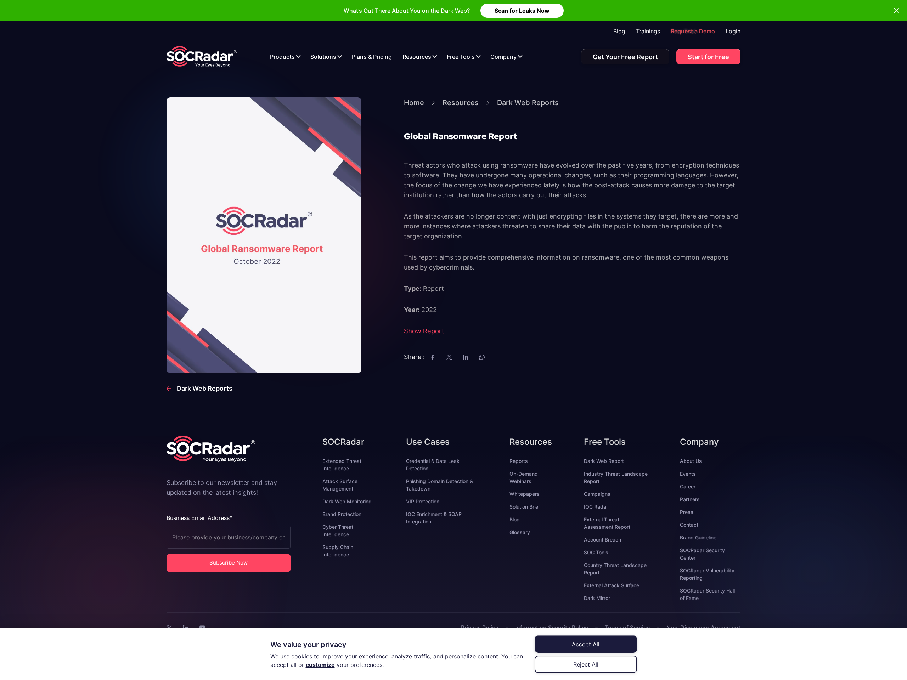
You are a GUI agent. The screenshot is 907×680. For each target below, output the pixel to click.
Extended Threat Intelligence (341, 464)
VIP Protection (422, 501)
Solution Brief (524, 507)
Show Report (424, 331)
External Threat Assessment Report (607, 523)
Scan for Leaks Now (522, 10)
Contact (689, 525)
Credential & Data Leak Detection (433, 464)
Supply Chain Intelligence (337, 550)
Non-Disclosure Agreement (703, 627)
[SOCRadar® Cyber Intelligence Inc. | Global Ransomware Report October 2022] (169, 627)
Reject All (585, 664)
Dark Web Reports (528, 102)
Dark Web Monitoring (347, 501)
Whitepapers (524, 494)
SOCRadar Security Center (702, 554)
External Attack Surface (611, 585)
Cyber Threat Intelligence (337, 530)
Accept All (585, 644)
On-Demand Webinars (523, 477)
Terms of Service (627, 627)
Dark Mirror (597, 598)
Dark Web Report (604, 461)
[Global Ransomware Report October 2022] (202, 56)
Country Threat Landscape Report (615, 569)
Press (686, 512)
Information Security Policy (551, 627)
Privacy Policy (479, 627)
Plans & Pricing (372, 56)
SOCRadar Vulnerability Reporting (707, 574)
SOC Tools (596, 552)
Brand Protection (341, 514)
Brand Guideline (698, 537)
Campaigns (597, 494)
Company (503, 56)
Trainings (648, 31)
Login (733, 31)
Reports (518, 461)
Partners (690, 499)
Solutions (323, 56)
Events (688, 474)
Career (687, 486)
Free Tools (461, 56)
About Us (691, 461)
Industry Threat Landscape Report (616, 477)
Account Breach (602, 540)
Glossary (519, 532)
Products (282, 56)
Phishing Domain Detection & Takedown (439, 485)
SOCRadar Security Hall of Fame (707, 594)
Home (414, 102)
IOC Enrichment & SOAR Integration (434, 518)
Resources (416, 56)
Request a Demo (693, 31)
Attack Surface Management (339, 485)
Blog (619, 31)
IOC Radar (596, 507)
